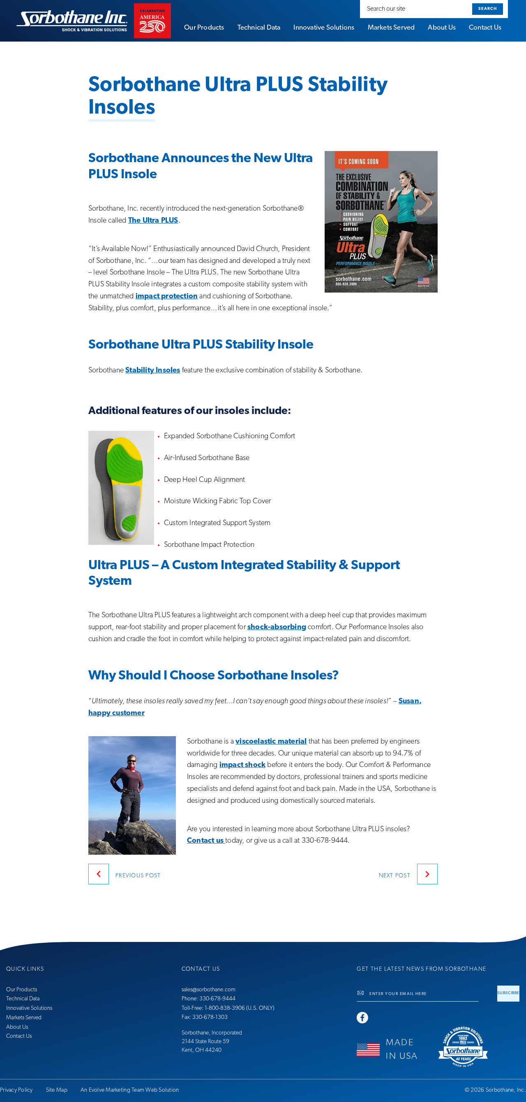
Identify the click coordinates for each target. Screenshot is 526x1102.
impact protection (167, 296)
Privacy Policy (16, 1090)
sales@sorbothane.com (208, 990)
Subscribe (508, 993)
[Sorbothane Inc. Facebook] (362, 1018)
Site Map (56, 1090)
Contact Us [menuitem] (485, 27)
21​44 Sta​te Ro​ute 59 (205, 1042)
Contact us (206, 841)
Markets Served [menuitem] (391, 27)
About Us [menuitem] (442, 27)
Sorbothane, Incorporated (212, 1033)
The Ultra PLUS (153, 221)
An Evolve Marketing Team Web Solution (130, 1090)
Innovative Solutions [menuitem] (323, 27)
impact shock (242, 765)
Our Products (21, 990)
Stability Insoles (152, 370)
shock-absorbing (276, 627)
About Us (17, 1027)
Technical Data (22, 999)
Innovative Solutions (29, 1008)
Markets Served (24, 1018)
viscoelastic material (271, 742)
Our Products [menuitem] (204, 27)
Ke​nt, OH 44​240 (201, 1050)
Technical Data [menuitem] (259, 27)
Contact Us (19, 1036)
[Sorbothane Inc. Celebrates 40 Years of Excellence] (479, 1047)
